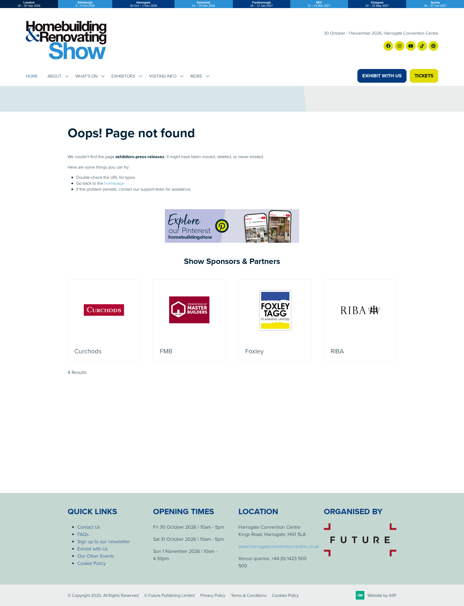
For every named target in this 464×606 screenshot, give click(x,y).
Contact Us (88, 527)
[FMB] (189, 321)
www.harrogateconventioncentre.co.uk (278, 546)
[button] (382, 76)
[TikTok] (422, 46)
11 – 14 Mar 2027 (319, 4)
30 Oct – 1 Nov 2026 (143, 4)
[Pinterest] (433, 46)
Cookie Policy (91, 563)
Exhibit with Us (92, 548)
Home (32, 76)
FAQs (83, 534)
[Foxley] (275, 321)
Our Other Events (95, 556)
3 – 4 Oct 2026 (85, 4)
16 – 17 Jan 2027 (261, 4)
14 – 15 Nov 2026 (203, 4)
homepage (114, 183)
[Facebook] (388, 46)
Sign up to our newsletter (103, 541)
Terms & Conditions (248, 595)
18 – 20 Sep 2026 (28, 4)
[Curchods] (104, 321)
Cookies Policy (285, 595)
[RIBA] (360, 321)
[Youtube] (411, 46)
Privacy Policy (212, 595)
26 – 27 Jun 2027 (435, 4)
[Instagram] (399, 46)
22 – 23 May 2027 (377, 4)
